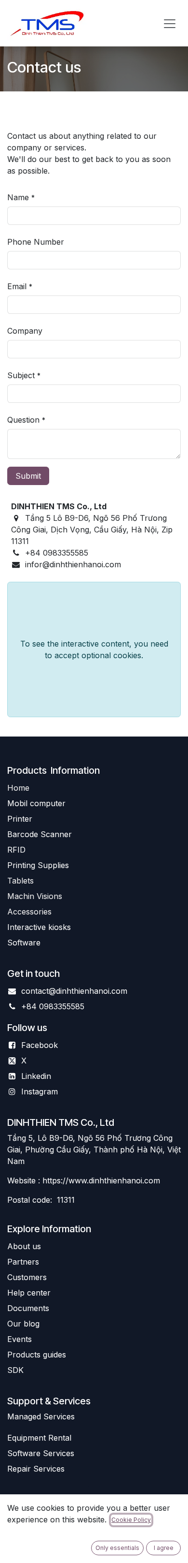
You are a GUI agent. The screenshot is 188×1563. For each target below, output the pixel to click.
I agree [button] (164, 1547)
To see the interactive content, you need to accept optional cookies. (94, 649)
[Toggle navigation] (170, 23)
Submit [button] (28, 476)
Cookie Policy (131, 1519)
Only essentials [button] (117, 1547)
